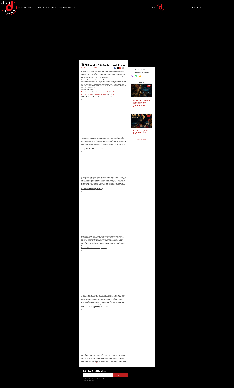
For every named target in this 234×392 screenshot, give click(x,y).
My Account (53, 7)
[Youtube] (197, 8)
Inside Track (31, 7)
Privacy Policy (124, 390)
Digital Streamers (88, 94)
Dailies (25, 7)
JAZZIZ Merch (46, 7)
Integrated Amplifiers (97, 94)
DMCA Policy (137, 390)
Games (60, 7)
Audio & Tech (83, 63)
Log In (74, 7)
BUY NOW (83, 145)
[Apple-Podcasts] (133, 76)
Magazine (20, 7)
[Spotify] (137, 76)
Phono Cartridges (114, 91)
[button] (115, 68)
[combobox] (141, 69)
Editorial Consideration (99, 390)
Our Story (116, 390)
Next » (144, 139)
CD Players (111, 94)
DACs (82, 94)
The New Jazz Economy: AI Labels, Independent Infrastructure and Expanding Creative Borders (141, 104)
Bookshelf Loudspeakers (86, 91)
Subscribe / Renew (67, 7)
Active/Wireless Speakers (98, 91)
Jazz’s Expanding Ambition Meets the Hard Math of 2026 (141, 132)
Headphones (105, 94)
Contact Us (109, 390)
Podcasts (39, 7)
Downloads (154, 7)
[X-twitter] (195, 8)
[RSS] (141, 76)
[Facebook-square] (192, 8)
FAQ (131, 390)
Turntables (107, 91)
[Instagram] (200, 8)
